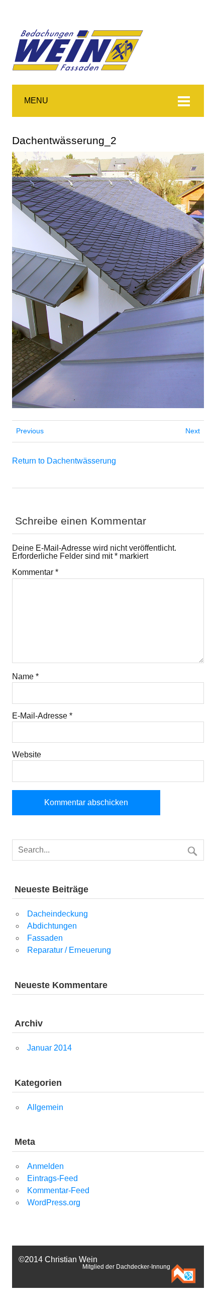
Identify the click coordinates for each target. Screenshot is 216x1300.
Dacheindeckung (57, 913)
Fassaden (45, 938)
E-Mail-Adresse (42, 716)
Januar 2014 (49, 1048)
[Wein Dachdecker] (79, 20)
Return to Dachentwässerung (64, 461)
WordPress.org (53, 1202)
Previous (30, 431)
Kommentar (35, 572)
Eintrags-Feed (52, 1178)
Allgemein (45, 1107)
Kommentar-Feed (58, 1190)
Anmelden (45, 1166)
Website (26, 755)
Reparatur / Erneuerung (69, 950)
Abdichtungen (52, 926)
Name (25, 677)
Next (192, 431)
